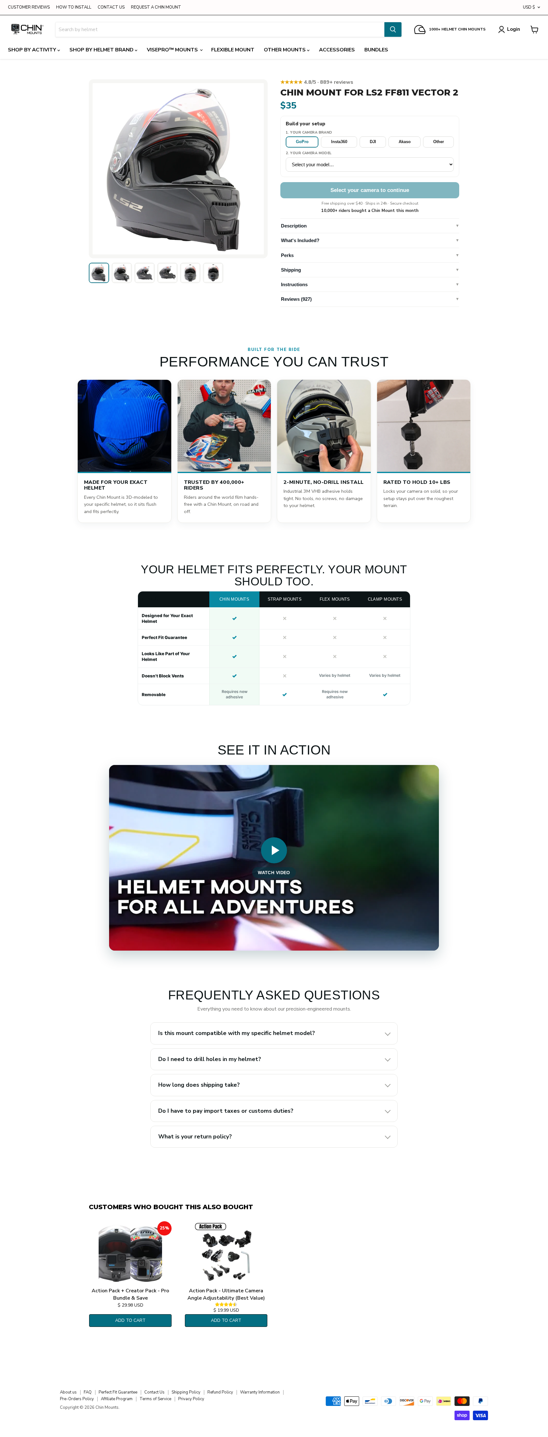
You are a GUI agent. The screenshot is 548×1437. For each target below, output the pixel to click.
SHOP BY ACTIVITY (32, 49)
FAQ (88, 1392)
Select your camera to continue (369, 190)
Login (513, 29)
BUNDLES (376, 49)
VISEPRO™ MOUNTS (173, 49)
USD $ (529, 7)
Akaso (405, 141)
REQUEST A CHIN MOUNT (156, 7)
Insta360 (339, 141)
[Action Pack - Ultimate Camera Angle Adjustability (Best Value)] (226, 1253)
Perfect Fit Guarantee (118, 1392)
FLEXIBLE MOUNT (232, 49)
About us (68, 1392)
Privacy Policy (191, 1399)
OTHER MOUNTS (285, 49)
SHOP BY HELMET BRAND (102, 49)
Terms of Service (155, 1399)
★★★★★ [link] (316, 82)
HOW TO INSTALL (73, 7)
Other (438, 141)
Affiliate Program (117, 1399)
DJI (373, 141)
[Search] (392, 29)
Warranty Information (260, 1392)
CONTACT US (111, 7)
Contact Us (154, 1392)
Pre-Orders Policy (77, 1399)
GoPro (302, 141)
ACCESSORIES (337, 49)
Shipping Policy (186, 1392)
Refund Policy (220, 1392)
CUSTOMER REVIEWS (29, 7)
